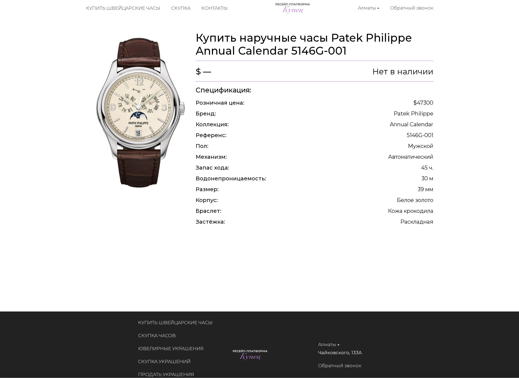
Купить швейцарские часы (123, 8)
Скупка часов (157, 335)
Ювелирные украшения (171, 348)
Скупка (181, 8)
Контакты (214, 8)
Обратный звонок (411, 8)
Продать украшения (166, 374)
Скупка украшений (164, 361)
